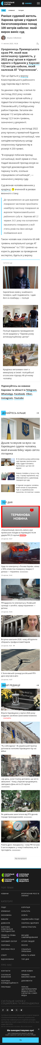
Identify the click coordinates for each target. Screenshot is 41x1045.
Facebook (19, 393)
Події (3, 907)
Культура (25, 911)
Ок (20, 1040)
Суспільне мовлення (6, 976)
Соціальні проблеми (26, 950)
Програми (6, 987)
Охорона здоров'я (30, 923)
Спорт (4, 955)
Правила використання (28, 976)
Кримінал (11, 10)
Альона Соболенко (14, 38)
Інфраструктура (28, 927)
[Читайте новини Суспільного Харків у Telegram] (21, 1010)
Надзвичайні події (30, 919)
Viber (29, 393)
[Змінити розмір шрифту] (37, 43)
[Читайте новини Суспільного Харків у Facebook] (3, 1010)
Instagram (7, 398)
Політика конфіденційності (9, 982)
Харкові (34, 63)
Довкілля (5, 923)
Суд (3, 10)
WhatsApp (7, 393)
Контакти (5, 971)
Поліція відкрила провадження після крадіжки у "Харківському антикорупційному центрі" (18, 333)
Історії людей (28, 941)
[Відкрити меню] (39, 3)
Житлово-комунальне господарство (8, 929)
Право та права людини (8, 936)
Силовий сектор (9, 941)
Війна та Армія (28, 955)
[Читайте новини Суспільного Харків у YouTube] (12, 1010)
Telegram (31, 389)
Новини (5, 893)
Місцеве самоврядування (29, 936)
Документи (26, 981)
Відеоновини (7, 959)
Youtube (19, 398)
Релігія (24, 945)
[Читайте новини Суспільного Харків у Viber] (16, 1010)
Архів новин (27, 971)
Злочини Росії (8, 949)
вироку (24, 75)
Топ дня (21, 10)
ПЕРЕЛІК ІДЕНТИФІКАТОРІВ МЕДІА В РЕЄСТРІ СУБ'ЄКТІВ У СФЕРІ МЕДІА (29, 991)
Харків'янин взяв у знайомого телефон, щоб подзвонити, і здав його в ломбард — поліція (19, 295)
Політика (5, 945)
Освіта (24, 915)
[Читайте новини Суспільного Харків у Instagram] (7, 1010)
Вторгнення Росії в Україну (30, 894)
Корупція (25, 907)
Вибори (4, 919)
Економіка (6, 915)
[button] (7, 189)
